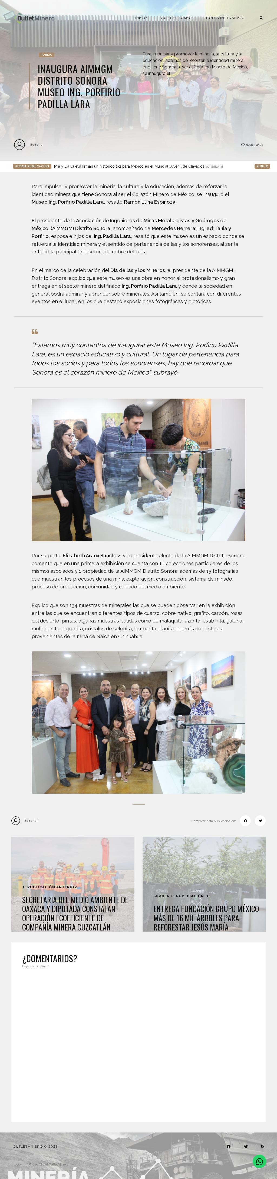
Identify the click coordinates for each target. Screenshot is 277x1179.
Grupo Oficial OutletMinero (48, 1164)
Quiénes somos (177, 18)
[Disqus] (138, 1041)
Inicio (141, 18)
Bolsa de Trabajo (225, 18)
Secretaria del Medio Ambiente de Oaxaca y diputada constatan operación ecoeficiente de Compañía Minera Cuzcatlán (75, 913)
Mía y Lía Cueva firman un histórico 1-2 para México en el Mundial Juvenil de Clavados (138, 166)
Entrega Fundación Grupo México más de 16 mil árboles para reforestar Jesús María (206, 918)
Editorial (36, 145)
